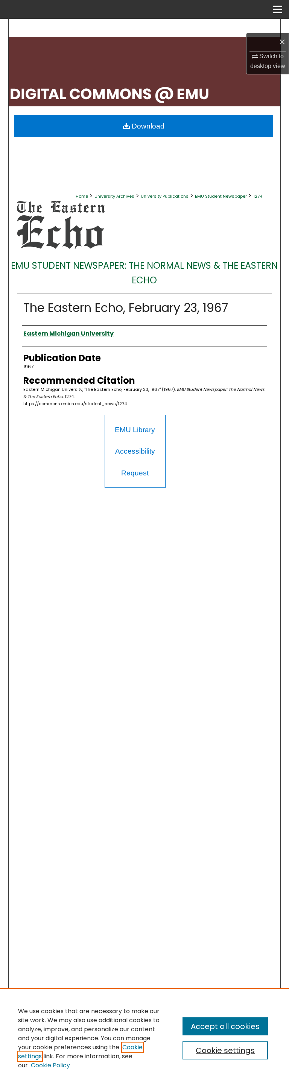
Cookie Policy (50, 1065)
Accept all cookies (225, 1026)
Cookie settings (225, 1050)
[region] (144, 1038)
